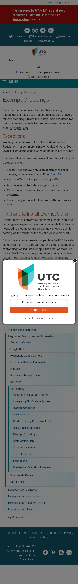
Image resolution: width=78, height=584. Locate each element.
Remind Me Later (45, 318)
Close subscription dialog (75, 261)
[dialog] (39, 292)
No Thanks (29, 318)
